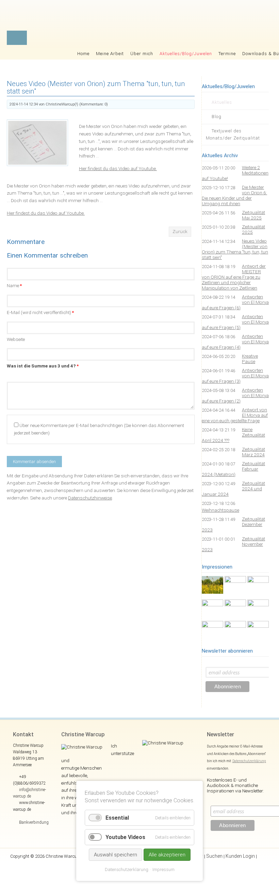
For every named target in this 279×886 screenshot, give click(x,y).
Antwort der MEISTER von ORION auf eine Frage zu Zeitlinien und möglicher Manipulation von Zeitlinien (234, 277)
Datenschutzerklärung (249, 761)
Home (83, 53)
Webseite (16, 339)
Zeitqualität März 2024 (253, 451)
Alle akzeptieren (167, 855)
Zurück (180, 231)
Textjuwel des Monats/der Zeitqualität (233, 134)
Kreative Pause (250, 358)
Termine (227, 53)
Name (14, 285)
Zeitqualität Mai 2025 (253, 215)
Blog (216, 116)
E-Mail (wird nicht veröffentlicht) (40, 312)
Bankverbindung (34, 822)
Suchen (214, 856)
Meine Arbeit (110, 53)
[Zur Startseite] (194, 17)
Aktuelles (222, 102)
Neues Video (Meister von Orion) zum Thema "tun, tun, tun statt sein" (235, 249)
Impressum (163, 869)
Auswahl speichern (115, 855)
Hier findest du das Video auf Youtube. (118, 168)
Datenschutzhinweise (90, 498)
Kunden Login (240, 856)
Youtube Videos (125, 837)
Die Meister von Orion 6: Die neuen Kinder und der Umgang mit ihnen (234, 195)
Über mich (141, 53)
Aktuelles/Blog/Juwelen (186, 53)
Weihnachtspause (220, 510)
